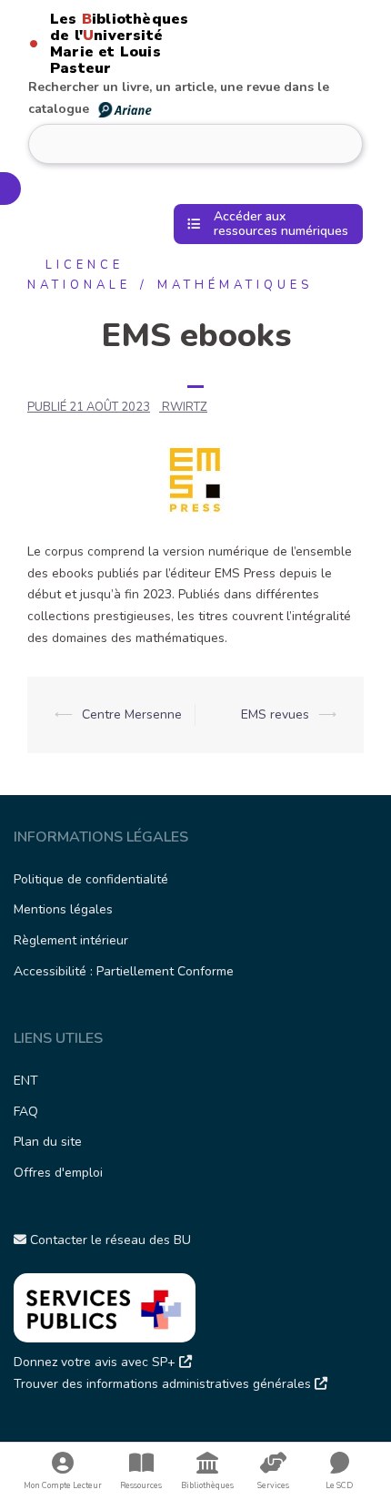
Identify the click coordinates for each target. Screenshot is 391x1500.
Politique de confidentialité (91, 879)
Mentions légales (63, 909)
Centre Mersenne (132, 714)
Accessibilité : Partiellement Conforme (124, 971)
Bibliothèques (207, 1485)
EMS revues (275, 714)
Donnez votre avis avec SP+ (96, 1362)
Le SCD (339, 1485)
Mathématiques (235, 285)
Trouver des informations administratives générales (164, 1384)
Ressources (141, 1485)
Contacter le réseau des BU (108, 1240)
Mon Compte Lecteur (63, 1485)
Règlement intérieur (71, 940)
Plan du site (48, 1141)
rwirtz (184, 407)
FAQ (26, 1111)
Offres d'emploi (58, 1172)
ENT (26, 1080)
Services (273, 1485)
